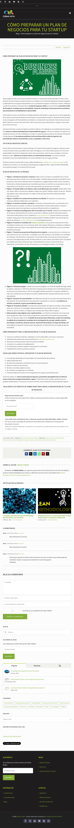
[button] (4, 504)
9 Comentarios (52, 440)
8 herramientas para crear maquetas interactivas (27, 679)
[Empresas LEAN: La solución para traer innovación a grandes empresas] (54, 489)
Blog (17, 33)
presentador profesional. (46, 339)
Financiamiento (64, 703)
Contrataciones (9, 797)
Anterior (58, 47)
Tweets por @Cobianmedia (12, 736)
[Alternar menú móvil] (70, 13)
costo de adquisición (43, 215)
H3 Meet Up (43, 806)
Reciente (37, 666)
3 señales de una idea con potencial (54, 162)
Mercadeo (40, 707)
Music (47, 707)
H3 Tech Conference (15, 475)
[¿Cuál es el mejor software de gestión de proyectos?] (6, 688)
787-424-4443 (58, 817)
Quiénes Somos (45, 762)
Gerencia (23, 707)
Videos (64, 707)
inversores (31, 440)
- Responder (21, 533)
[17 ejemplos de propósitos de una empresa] (6, 671)
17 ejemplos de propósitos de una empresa (25, 671)
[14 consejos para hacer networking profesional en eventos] (19, 489)
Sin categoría (55, 707)
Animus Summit (45, 797)
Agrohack (27, 475)
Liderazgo (31, 707)
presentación (38, 440)
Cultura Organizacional (22, 703)
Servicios (43, 767)
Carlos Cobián (23, 465)
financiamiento (7, 440)
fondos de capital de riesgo (19, 440)
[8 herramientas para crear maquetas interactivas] (6, 679)
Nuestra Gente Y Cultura (48, 771)
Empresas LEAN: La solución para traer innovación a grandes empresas (54, 517)
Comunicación (25, 438)
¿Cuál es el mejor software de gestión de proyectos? (28, 688)
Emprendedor (34, 438)
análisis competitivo (38, 223)
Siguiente (66, 47)
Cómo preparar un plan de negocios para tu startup (39, 33)
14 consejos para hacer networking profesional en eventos (18, 517)
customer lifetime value (28, 220)
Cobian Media (21, 817)
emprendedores (59, 438)
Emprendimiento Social (50, 703)
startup (45, 440)
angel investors (49, 438)
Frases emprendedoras (11, 707)
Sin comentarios (17, 520)
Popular (14, 666)
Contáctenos (8, 793)
